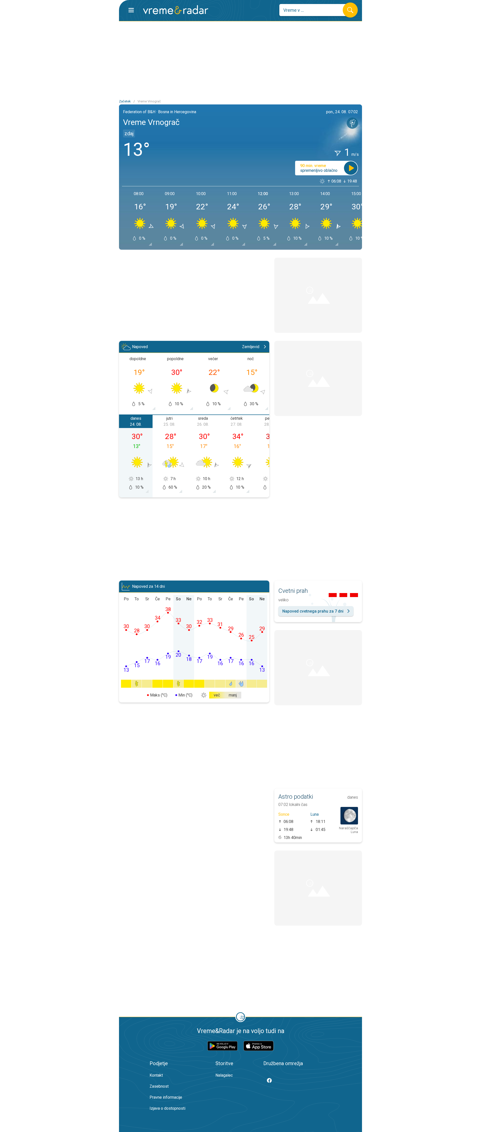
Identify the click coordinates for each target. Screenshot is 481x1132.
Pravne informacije (166, 1097)
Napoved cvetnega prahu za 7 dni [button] (312, 611)
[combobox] (314, 10)
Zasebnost (159, 1086)
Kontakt (156, 1075)
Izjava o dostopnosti (167, 1108)
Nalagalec (224, 1075)
